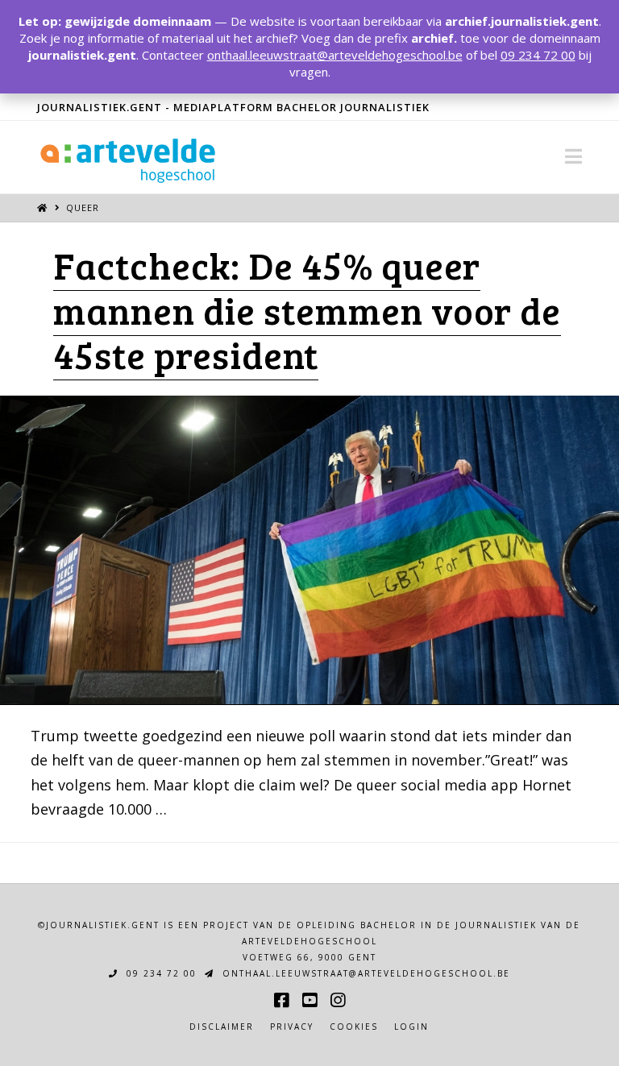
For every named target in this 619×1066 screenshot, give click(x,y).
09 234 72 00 (160, 973)
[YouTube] (309, 1000)
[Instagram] (337, 1000)
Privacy (292, 1027)
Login (411, 1027)
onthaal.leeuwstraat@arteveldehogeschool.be (364, 973)
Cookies (354, 1027)
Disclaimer (221, 1027)
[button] (573, 156)
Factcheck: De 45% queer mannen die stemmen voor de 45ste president (307, 309)
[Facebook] (281, 1000)
